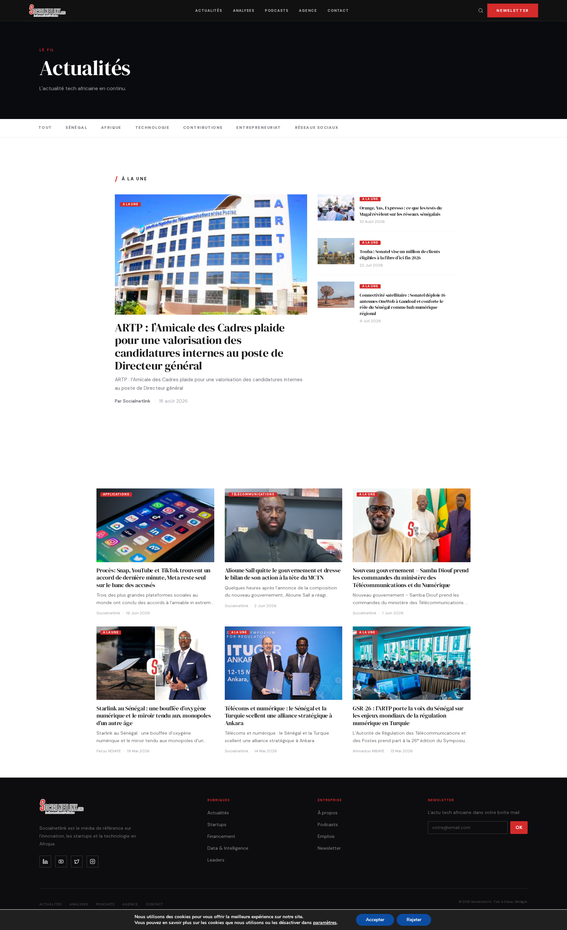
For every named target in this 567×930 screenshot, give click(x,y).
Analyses (244, 10)
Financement (221, 836)
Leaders (215, 860)
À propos (328, 813)
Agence (308, 10)
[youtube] (61, 861)
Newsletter (512, 10)
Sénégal (76, 127)
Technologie (152, 127)
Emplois (326, 836)
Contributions (203, 127)
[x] (77, 861)
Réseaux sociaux (317, 127)
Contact (338, 10)
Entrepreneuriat (258, 127)
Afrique (111, 127)
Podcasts (276, 10)
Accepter (375, 920)
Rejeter (414, 920)
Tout (45, 127)
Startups (216, 824)
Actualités (208, 10)
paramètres (325, 923)
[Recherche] (480, 10)
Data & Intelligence (227, 848)
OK (518, 827)
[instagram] (92, 861)
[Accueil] (47, 10)
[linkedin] (45, 861)
